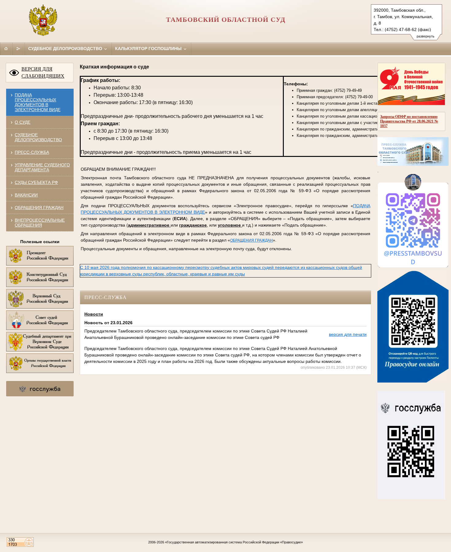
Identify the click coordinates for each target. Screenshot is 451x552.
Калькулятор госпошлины (149, 48)
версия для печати (348, 334)
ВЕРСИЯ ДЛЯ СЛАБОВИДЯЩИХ (42, 72)
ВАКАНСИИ (26, 194)
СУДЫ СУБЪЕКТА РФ (36, 182)
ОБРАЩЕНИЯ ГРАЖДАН (39, 207)
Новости (93, 314)
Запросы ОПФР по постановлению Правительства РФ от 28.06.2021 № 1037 (409, 121)
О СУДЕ (22, 122)
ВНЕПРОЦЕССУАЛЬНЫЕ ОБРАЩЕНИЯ (40, 222)
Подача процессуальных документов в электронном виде (37, 102)
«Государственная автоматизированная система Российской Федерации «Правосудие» (234, 542)
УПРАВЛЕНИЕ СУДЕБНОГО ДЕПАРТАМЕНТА (42, 167)
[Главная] (6, 48)
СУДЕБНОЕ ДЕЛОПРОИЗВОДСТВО (38, 137)
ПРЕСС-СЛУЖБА (32, 152)
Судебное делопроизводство (65, 48)
